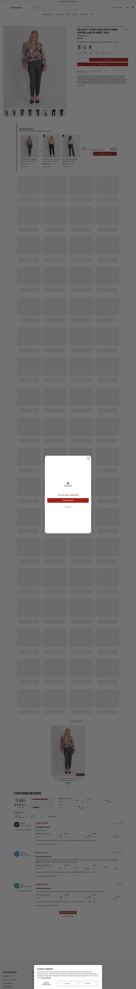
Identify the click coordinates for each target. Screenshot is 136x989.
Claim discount (68, 500)
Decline (87, 983)
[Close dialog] (88, 458)
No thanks (68, 507)
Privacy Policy (46, 978)
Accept (67, 983)
